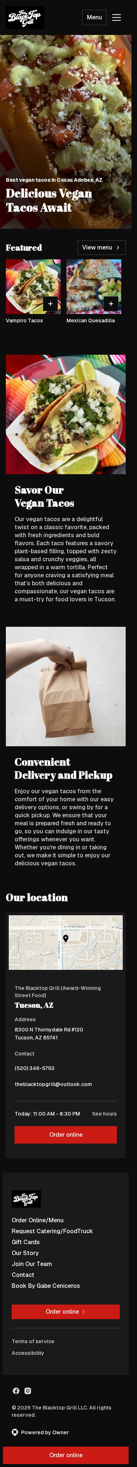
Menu (94, 17)
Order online (66, 1134)
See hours (104, 1113)
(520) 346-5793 (34, 1070)
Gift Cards (26, 1242)
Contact (23, 1275)
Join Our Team (32, 1264)
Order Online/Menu (38, 1220)
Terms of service (33, 1341)
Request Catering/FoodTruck (52, 1231)
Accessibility (28, 1353)
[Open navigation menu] (116, 17)
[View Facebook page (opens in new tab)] (16, 1391)
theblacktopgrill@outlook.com (53, 1086)
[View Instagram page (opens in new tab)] (27, 1391)
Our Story (25, 1253)
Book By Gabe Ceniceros (46, 1286)
